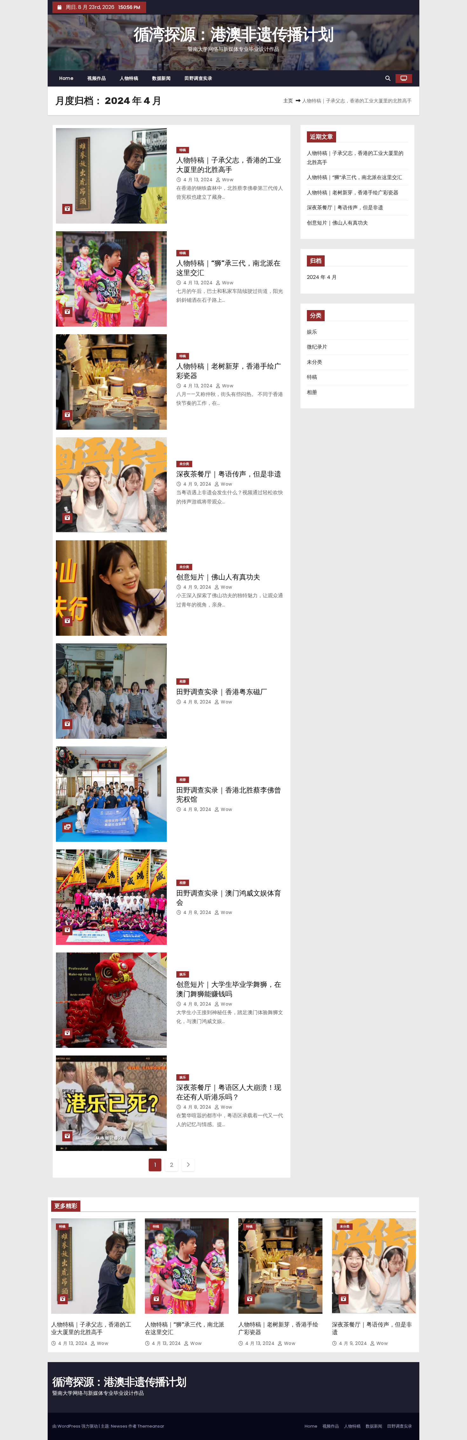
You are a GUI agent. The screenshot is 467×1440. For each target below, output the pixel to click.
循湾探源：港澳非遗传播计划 (233, 34)
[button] (387, 78)
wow (226, 180)
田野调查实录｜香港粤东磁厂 (221, 692)
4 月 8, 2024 (198, 702)
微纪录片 (317, 346)
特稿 (182, 150)
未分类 (184, 463)
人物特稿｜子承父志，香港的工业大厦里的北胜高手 (91, 1328)
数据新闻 (161, 78)
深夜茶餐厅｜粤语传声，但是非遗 (228, 474)
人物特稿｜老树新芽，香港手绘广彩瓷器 (352, 192)
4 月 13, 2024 (198, 180)
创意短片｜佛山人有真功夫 (218, 577)
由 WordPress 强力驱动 (75, 1426)
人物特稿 (129, 78)
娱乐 (182, 974)
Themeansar (151, 1426)
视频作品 (96, 78)
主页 (288, 100)
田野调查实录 (198, 78)
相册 (182, 681)
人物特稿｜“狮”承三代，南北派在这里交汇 (354, 177)
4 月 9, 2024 (198, 484)
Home (66, 78)
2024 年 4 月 (322, 277)
